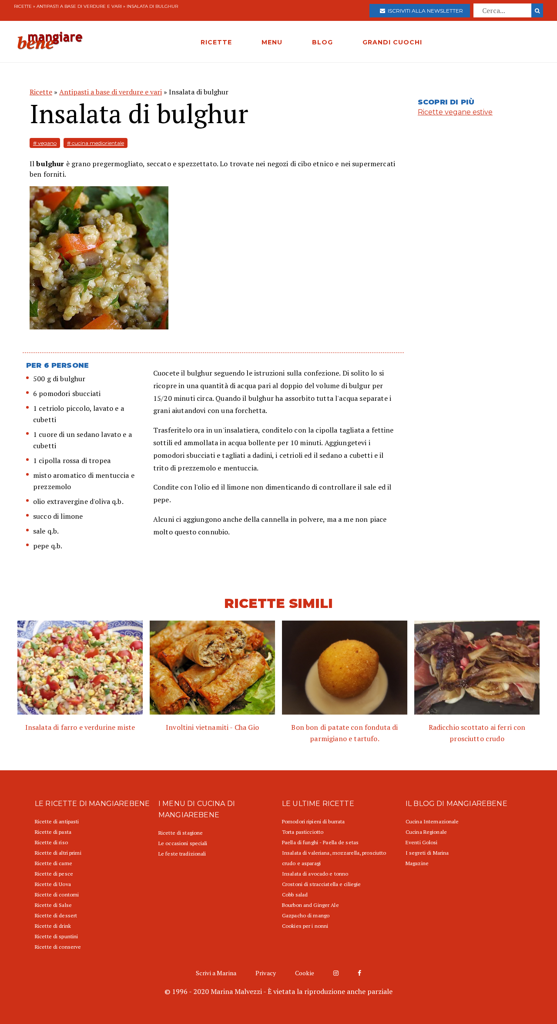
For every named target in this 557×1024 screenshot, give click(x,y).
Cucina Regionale (426, 832)
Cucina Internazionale (432, 821)
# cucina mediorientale (95, 143)
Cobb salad (295, 894)
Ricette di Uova (53, 884)
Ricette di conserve (58, 946)
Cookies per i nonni (305, 926)
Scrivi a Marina (216, 973)
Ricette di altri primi (58, 852)
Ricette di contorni (57, 894)
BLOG (322, 42)
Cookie (304, 973)
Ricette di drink (53, 926)
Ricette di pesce (54, 873)
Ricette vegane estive (455, 112)
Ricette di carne (53, 863)
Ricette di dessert (56, 915)
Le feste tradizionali (182, 853)
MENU (272, 42)
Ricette (23, 6)
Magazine (417, 863)
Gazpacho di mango (305, 915)
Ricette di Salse (53, 905)
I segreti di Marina (427, 852)
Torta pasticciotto (302, 832)
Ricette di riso (51, 842)
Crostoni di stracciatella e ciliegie (321, 884)
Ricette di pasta (53, 832)
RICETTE (216, 42)
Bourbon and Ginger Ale (310, 905)
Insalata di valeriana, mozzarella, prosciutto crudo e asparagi (334, 857)
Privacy (265, 973)
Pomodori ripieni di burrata (313, 821)
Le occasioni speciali (183, 843)
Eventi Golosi (422, 842)
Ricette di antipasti (57, 821)
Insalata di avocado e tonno (315, 873)
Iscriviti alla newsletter (424, 10)
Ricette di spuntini (56, 936)
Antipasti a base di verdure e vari (79, 6)
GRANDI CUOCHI (392, 42)
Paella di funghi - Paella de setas (320, 842)
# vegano (45, 143)
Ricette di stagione (180, 832)
